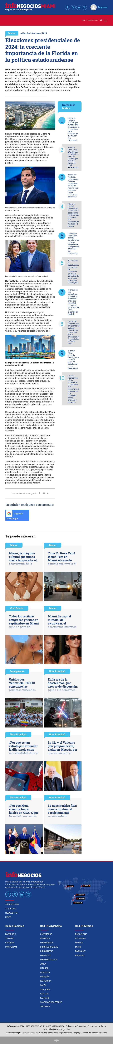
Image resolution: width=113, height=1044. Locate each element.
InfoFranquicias (49, 947)
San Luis (44, 993)
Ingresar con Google (14, 516)
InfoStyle (45, 955)
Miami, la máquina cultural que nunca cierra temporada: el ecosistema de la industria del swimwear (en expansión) (73, 129)
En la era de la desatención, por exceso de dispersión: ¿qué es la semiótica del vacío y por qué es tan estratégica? (73, 271)
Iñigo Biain (65, 1029)
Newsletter (11, 913)
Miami (11, 33)
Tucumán (45, 1006)
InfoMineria (46, 951)
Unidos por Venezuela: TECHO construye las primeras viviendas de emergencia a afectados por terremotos (73, 243)
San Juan (45, 989)
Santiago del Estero (51, 1002)
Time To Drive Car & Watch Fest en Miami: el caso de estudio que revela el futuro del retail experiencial (73, 157)
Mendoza (45, 972)
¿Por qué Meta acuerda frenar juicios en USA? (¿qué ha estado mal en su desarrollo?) (73, 359)
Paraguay (80, 951)
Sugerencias (12, 904)
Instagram (11, 947)
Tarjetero (10, 908)
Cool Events (16, 608)
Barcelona (81, 934)
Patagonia (45, 981)
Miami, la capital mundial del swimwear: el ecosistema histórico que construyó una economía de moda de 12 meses (73, 215)
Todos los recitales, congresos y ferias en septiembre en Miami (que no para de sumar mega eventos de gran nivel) (73, 186)
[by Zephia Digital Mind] (56, 1040)
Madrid (79, 942)
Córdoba (45, 938)
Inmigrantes (17, 671)
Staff (8, 917)
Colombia (80, 938)
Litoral (44, 968)
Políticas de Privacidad (76, 1026)
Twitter (9, 938)
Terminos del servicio (89, 1033)
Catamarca (46, 934)
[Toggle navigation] (106, 20)
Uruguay (79, 955)
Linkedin (9, 942)
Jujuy (43, 964)
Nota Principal (57, 671)
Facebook (10, 934)
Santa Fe (44, 998)
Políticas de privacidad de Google (65, 1033)
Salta (43, 985)
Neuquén (45, 976)
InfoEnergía (46, 942)
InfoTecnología (49, 959)
